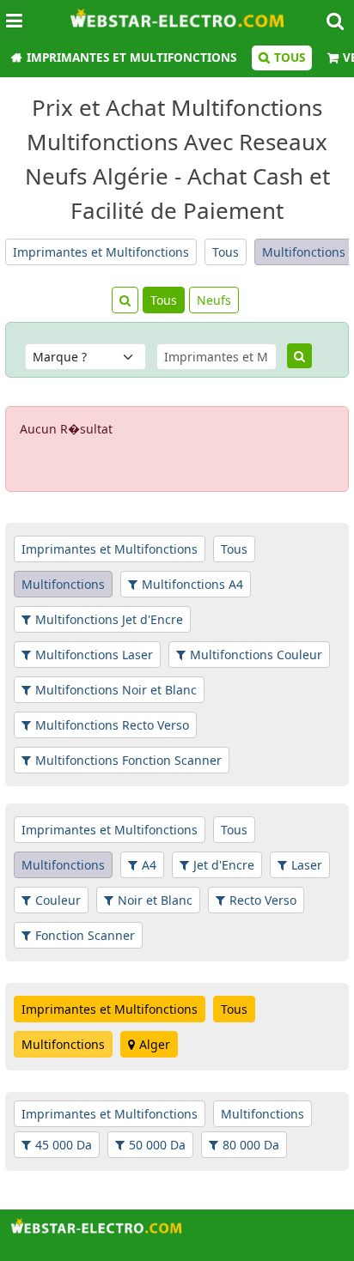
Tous (289, 57)
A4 (149, 865)
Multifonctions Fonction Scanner (128, 760)
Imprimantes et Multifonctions (131, 57)
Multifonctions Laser (94, 654)
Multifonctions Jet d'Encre (109, 619)
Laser (306, 865)
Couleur (58, 900)
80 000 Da (251, 1145)
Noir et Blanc (155, 900)
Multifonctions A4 (192, 584)
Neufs (214, 300)
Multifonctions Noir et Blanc (116, 690)
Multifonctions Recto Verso (112, 725)
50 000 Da (157, 1145)
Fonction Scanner (85, 935)
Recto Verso (262, 900)
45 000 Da (63, 1145)
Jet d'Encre (223, 865)
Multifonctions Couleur (256, 654)
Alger (154, 1044)
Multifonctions (303, 252)
